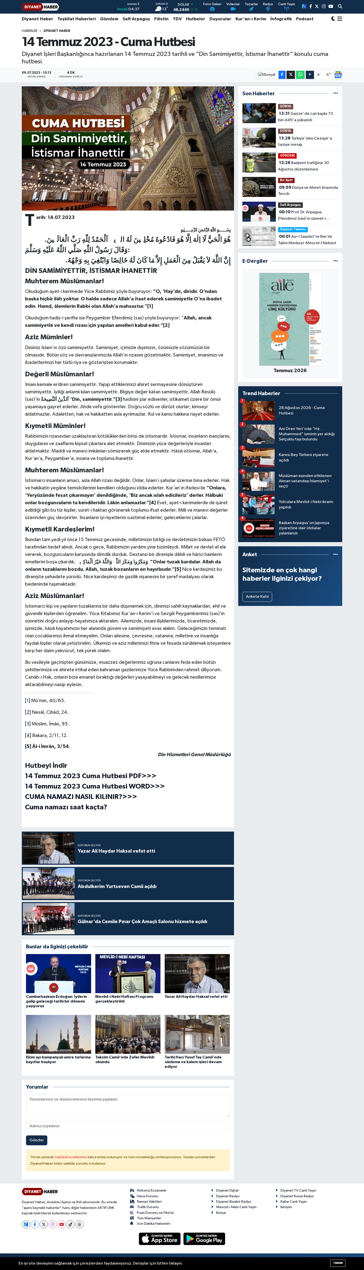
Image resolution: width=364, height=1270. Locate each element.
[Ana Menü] (338, 19)
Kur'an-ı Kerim (250, 19)
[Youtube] (61, 1224)
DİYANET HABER (57, 31)
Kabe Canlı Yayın (294, 1201)
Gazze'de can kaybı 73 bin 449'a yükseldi (305, 116)
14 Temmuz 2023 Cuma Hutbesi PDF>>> (90, 776)
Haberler (29, 31)
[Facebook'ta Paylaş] (282, 75)
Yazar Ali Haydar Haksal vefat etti (196, 997)
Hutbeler (195, 19)
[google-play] (204, 1239)
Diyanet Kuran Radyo (297, 1196)
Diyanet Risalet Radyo (233, 1201)
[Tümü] (335, 94)
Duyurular (220, 19)
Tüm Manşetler (149, 1218)
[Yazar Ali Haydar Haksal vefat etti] (197, 973)
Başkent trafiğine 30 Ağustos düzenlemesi (303, 166)
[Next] (26, 1224)
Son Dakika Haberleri (153, 1223)
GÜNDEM (287, 155)
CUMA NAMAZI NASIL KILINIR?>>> (81, 796)
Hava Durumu (147, 1196)
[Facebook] (35, 1224)
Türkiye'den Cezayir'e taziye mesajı (305, 141)
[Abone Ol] (338, 74)
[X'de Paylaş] (290, 75)
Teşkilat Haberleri (76, 19)
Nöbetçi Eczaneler (152, 1190)
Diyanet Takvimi (293, 229)
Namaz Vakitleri (149, 1201)
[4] (28, 735)
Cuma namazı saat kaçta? (66, 807)
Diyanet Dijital (227, 1190)
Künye (221, 1213)
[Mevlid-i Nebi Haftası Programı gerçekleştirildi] (127, 973)
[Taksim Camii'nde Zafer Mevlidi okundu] (127, 1034)
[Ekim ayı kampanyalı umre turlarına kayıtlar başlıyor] (58, 1034)
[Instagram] (53, 1224)
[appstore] (160, 1239)
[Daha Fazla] (310, 75)
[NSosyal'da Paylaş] (267, 75)
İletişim (286, 1207)
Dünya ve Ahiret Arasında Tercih (308, 190)
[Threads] (79, 1224)
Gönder (36, 1140)
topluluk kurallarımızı (71, 1157)
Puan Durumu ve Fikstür (155, 1213)
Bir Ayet (286, 180)
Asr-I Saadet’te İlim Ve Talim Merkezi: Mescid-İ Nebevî (307, 239)
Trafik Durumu (148, 1207)
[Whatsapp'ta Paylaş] (300, 75)
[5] (28, 746)
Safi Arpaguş (136, 19)
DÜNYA (285, 106)
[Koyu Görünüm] (333, 19)
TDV (177, 19)
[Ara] (340, 7)
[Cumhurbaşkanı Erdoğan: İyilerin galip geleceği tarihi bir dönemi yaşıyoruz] (58, 973)
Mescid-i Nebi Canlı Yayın (236, 1207)
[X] (44, 1224)
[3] (28, 723)
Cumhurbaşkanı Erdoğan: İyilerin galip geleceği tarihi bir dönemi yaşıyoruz (56, 1001)
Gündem (109, 19)
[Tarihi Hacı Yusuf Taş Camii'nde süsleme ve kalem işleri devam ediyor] (197, 1034)
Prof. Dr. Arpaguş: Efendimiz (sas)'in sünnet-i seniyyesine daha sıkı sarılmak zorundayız (305, 216)
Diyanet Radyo (228, 1196)
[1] (27, 700)
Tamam (338, 1263)
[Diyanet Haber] (40, 6)
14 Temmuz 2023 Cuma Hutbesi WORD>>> (95, 786)
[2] (28, 712)
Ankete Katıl (257, 597)
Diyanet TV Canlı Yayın (298, 1190)
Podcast (304, 19)
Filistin (161, 19)
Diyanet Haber (37, 19)
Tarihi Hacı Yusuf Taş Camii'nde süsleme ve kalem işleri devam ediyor (193, 1062)
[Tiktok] (70, 1224)
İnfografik (281, 19)
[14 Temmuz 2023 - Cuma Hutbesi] (128, 148)
